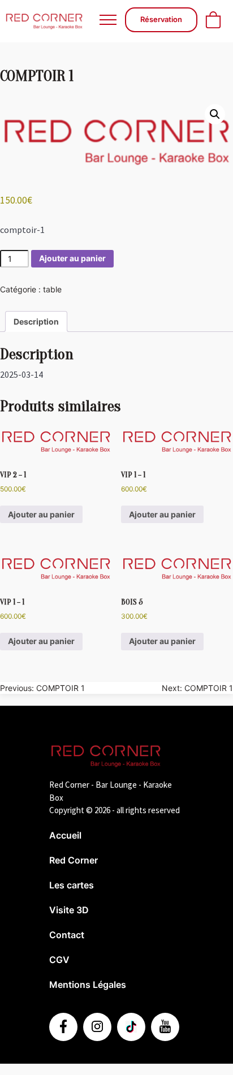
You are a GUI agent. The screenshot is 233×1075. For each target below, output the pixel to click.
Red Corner (73, 860)
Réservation (161, 19)
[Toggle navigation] (107, 19)
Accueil (65, 835)
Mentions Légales (87, 984)
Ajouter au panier (72, 258)
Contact (66, 934)
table (52, 289)
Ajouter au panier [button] (41, 514)
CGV (59, 959)
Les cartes (71, 885)
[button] (215, 114)
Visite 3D (69, 910)
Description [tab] (36, 321)
